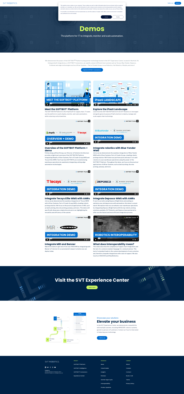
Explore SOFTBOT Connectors (92, 70)
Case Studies (105, 368)
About (128, 364)
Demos (178, 3)
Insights (103, 372)
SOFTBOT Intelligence (80, 368)
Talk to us (170, 3)
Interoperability (105, 383)
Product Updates (106, 387)
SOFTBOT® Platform (79, 364)
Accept (106, 17)
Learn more (92, 287)
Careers (128, 368)
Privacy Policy (130, 383)
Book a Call (129, 376)
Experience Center (79, 376)
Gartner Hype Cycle (106, 380)
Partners (103, 376)
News (102, 364)
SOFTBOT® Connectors (80, 372)
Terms (128, 380)
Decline (118, 17)
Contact (128, 372)
